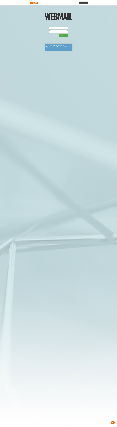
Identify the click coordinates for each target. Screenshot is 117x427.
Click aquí (51, 48)
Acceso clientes (83, 2)
